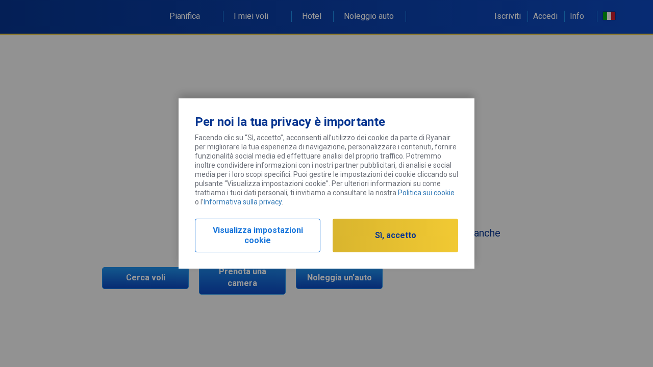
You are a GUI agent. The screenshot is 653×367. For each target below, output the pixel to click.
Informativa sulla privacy (243, 202)
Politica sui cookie (426, 193)
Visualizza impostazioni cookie (258, 235)
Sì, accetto (395, 235)
